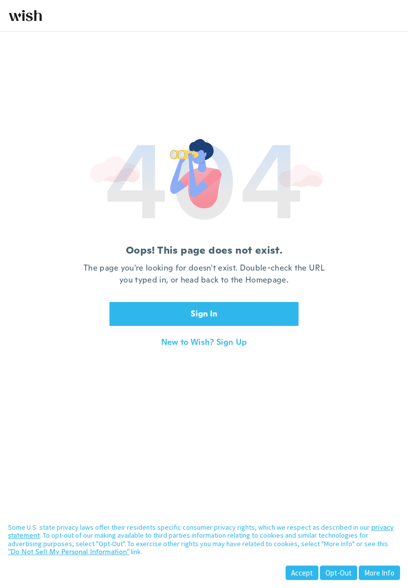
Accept (302, 573)
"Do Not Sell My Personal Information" (68, 551)
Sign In (204, 313)
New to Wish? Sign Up (204, 342)
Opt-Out (338, 573)
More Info (379, 573)
